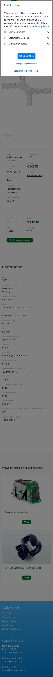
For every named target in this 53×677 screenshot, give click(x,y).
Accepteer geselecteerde (26, 63)
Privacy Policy (42, 26)
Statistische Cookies (19, 38)
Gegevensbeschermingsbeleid (27, 71)
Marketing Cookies (18, 43)
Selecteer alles (26, 56)
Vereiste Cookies (17, 32)
